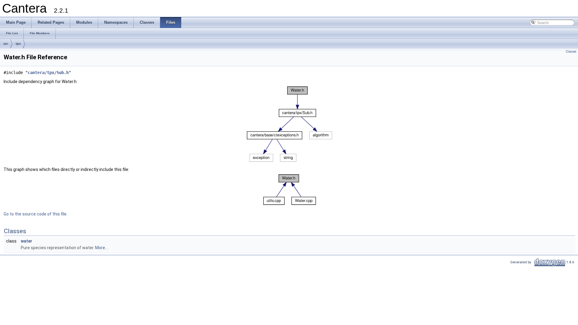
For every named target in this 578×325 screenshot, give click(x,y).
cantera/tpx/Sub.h (48, 72)
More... (101, 247)
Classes (571, 52)
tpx (18, 43)
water (26, 241)
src (5, 43)
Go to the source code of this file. (35, 214)
